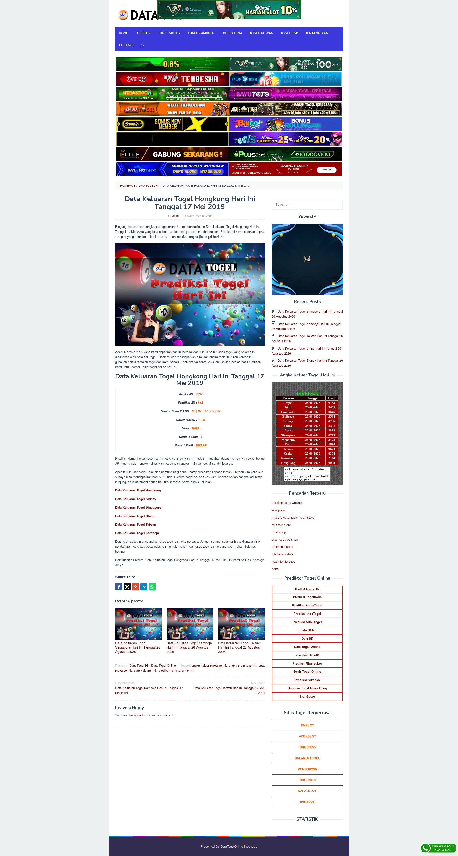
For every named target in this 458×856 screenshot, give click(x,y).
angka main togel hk (243, 665)
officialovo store (282, 554)
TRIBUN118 (307, 779)
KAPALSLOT (307, 790)
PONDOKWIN (307, 769)
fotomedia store (282, 546)
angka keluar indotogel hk (209, 665)
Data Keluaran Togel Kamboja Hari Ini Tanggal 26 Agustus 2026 (189, 647)
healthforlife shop (283, 561)
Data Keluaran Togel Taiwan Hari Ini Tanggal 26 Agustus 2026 (239, 647)
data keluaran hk (145, 670)
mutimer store (281, 524)
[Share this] (118, 586)
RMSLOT (307, 725)
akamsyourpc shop (285, 539)
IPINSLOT (307, 801)
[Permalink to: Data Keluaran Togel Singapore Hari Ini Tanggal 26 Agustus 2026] (138, 624)
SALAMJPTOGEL (307, 758)
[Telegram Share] (143, 586)
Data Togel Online (163, 665)
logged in (140, 715)
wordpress (279, 510)
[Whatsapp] (152, 586)
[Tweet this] (127, 586)
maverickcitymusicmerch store (293, 517)
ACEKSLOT (307, 736)
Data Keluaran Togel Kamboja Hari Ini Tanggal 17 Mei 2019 (149, 688)
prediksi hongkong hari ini (176, 670)
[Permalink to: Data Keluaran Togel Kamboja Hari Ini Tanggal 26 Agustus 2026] (190, 624)
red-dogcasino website (287, 502)
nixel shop (279, 532)
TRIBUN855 (307, 747)
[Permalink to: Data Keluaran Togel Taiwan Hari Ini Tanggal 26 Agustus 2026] (241, 624)
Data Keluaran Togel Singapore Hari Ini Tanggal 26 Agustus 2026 (137, 647)
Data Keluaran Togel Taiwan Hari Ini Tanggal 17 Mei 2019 (229, 688)
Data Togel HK (139, 665)
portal (275, 568)
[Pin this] (135, 586)
